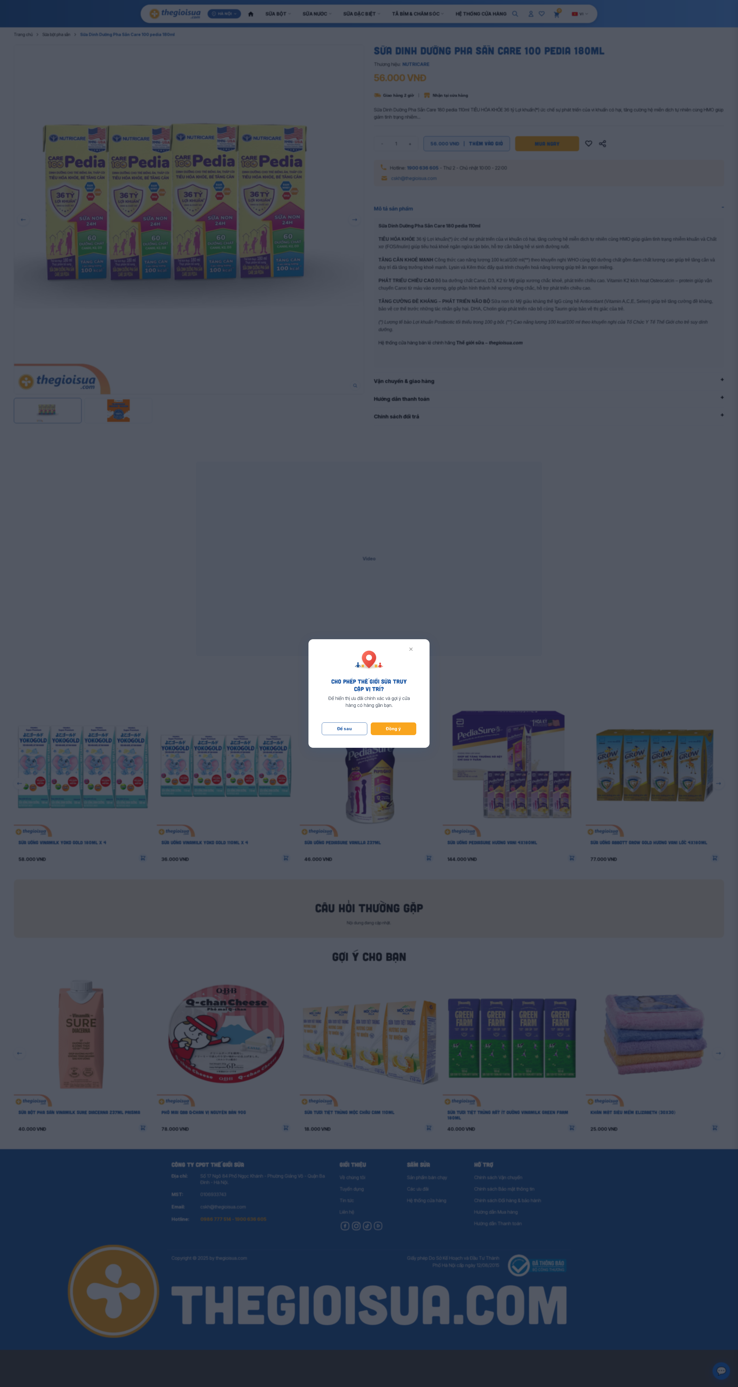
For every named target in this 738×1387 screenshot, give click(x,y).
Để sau (344, 728)
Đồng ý (393, 728)
